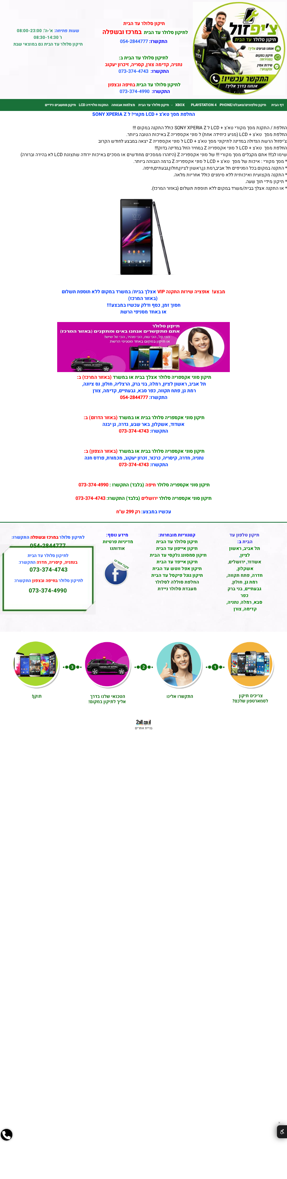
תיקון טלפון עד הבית (244, 538)
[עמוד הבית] (239, 93)
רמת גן (251, 582)
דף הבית (277, 105)
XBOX (180, 105)
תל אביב (252, 548)
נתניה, (232, 602)
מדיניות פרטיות (118, 541)
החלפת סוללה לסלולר (177, 582)
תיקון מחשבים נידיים (60, 105)
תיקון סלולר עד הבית (153, 105)
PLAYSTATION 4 (204, 105)
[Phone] (6, 1151)
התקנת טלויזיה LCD (93, 105)
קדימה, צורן (244, 609)
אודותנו (117, 548)
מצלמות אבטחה (123, 105)
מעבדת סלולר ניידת (177, 588)
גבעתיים (253, 588)
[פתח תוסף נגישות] (282, 1132)
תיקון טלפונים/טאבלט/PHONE (243, 105)
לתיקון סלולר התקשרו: (48, 581)
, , (244, 572)
